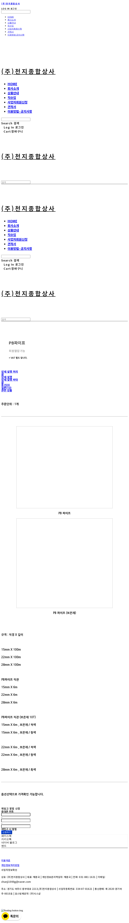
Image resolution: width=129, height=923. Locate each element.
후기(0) (5, 385)
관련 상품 (6, 390)
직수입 (11, 25)
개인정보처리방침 (10, 865)
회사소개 (12, 19)
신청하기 (7, 832)
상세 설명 (6, 377)
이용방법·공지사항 (16, 34)
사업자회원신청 (15, 28)
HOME (11, 16)
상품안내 (12, 22)
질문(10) (6, 387)
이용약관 (5, 860)
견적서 (11, 31)
